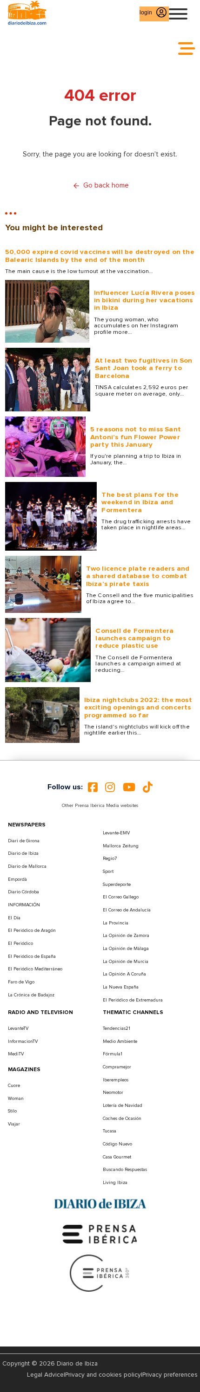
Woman (16, 1098)
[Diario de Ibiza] (100, 1203)
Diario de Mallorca (27, 866)
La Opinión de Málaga (126, 948)
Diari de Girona (24, 841)
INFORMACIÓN (24, 905)
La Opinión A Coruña (124, 974)
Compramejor (117, 1067)
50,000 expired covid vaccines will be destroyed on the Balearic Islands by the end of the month (99, 255)
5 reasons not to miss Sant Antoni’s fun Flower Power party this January (135, 437)
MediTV (16, 1054)
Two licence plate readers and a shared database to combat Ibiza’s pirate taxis (138, 576)
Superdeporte (117, 884)
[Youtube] (129, 787)
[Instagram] (110, 787)
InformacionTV (23, 1041)
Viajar (14, 1124)
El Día (14, 918)
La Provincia (115, 923)
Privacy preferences (170, 1375)
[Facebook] (93, 787)
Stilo (12, 1111)
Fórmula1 (112, 1054)
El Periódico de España (32, 956)
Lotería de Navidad (122, 1105)
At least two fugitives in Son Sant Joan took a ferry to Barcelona (144, 368)
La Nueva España (121, 987)
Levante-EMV (116, 833)
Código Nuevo (117, 1144)
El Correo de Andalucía (127, 910)
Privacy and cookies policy (103, 1375)
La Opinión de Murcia (125, 961)
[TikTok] (148, 787)
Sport (108, 871)
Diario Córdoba (23, 892)
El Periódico (20, 943)
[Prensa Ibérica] (100, 1233)
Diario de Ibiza (23, 853)
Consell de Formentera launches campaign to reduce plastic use (134, 638)
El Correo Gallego (121, 897)
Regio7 (110, 858)
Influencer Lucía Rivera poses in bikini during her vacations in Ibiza (144, 300)
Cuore (14, 1085)
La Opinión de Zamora (126, 935)
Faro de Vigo (21, 982)
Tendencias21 (116, 1028)
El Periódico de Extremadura (133, 1000)
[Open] (178, 14)
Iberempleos (115, 1080)
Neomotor (113, 1092)
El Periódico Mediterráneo (35, 969)
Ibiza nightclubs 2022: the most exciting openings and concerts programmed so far (138, 707)
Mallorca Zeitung (121, 846)
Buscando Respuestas (125, 1169)
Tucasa (109, 1131)
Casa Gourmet (117, 1157)
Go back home (106, 185)
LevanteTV (18, 1028)
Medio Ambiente (120, 1041)
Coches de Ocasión (122, 1118)
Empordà (17, 879)
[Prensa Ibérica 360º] (100, 1272)
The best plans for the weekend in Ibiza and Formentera (139, 502)
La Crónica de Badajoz (31, 995)
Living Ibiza (115, 1182)
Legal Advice (45, 1375)
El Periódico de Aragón (32, 930)
